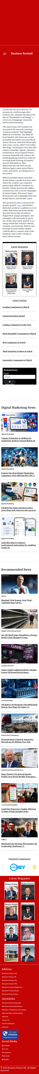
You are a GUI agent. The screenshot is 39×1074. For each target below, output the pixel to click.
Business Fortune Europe (10, 991)
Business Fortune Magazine (11, 1003)
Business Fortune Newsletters (12, 1006)
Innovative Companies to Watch (17, 360)
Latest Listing (19, 300)
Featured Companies (19, 859)
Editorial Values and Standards (12, 1013)
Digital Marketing (7, 434)
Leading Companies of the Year (17, 325)
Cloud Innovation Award (14, 316)
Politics (3, 839)
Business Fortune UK (9, 977)
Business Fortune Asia (9, 973)
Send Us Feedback (8, 1023)
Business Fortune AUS (9, 980)
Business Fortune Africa (10, 994)
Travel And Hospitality (9, 805)
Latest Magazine (19, 247)
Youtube (6, 1059)
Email (6, 373)
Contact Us (6, 1020)
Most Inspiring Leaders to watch (17, 351)
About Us (5, 1016)
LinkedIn (6, 1045)
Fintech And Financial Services (12, 770)
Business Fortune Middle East (12, 987)
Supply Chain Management (11, 631)
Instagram (7, 1052)
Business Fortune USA (9, 984)
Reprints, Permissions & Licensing (14, 1010)
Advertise (5, 1027)
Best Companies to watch (14, 342)
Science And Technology (10, 735)
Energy (19, 205)
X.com (6, 1049)
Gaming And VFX (7, 666)
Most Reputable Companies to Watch (19, 334)
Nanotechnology (7, 700)
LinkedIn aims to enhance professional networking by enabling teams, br (18, 545)
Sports (3, 596)
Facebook (6, 1056)
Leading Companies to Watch (16, 307)
